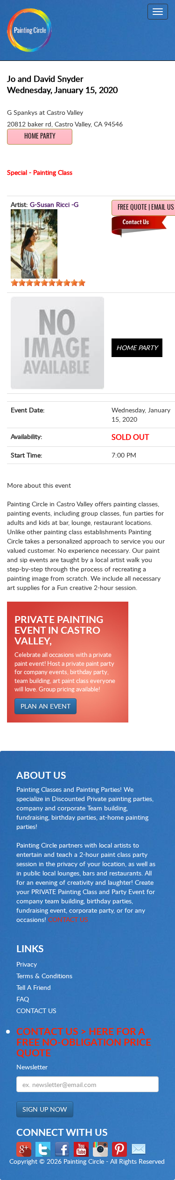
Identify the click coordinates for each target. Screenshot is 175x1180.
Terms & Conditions (44, 975)
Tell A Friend (33, 987)
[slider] (48, 282)
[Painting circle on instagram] (101, 1148)
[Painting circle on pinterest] (120, 1148)
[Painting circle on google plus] (25, 1148)
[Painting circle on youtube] (82, 1148)
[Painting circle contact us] (139, 1148)
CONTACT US (68, 919)
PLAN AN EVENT (45, 706)
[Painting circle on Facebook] (63, 1148)
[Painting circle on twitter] (44, 1148)
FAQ (22, 998)
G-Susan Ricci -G (54, 204)
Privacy (26, 964)
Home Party (40, 136)
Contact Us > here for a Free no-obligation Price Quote (83, 1041)
